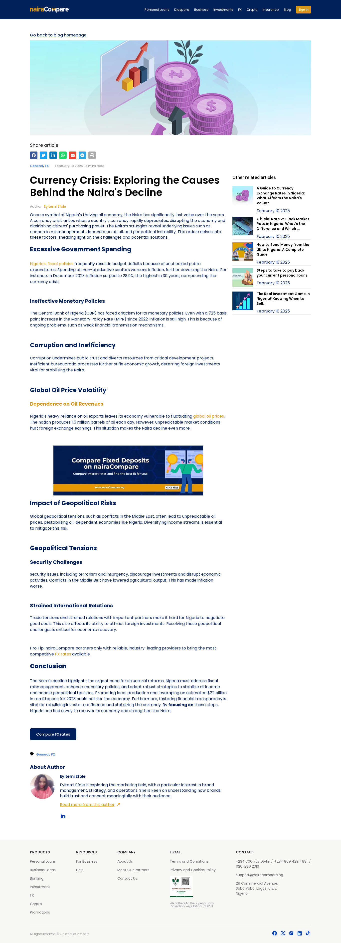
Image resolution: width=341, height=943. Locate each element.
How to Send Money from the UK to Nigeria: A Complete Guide (283, 249)
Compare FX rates (53, 734)
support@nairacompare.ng (259, 874)
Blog (287, 9)
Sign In (304, 9)
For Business (86, 861)
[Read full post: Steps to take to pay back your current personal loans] (242, 278)
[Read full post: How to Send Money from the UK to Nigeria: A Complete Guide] (242, 253)
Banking (36, 878)
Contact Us (127, 878)
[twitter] (43, 155)
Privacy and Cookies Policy (193, 869)
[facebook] (33, 155)
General (36, 165)
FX (240, 9)
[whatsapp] (63, 155)
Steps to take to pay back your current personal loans (282, 273)
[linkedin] (53, 155)
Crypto (252, 9)
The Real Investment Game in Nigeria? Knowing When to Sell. (283, 298)
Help (80, 869)
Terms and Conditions (189, 861)
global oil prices (208, 416)
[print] (92, 155)
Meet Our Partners (133, 869)
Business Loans (43, 869)
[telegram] (82, 155)
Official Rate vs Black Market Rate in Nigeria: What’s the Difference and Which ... (283, 223)
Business (201, 9)
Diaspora (181, 9)
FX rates (63, 654)
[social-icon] (274, 934)
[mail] (72, 155)
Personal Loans (157, 9)
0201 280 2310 (247, 866)
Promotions (40, 912)
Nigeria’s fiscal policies (51, 264)
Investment (40, 886)
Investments (223, 9)
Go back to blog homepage (58, 35)
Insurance (271, 9)
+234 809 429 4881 (291, 861)
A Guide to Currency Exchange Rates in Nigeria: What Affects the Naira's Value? (281, 195)
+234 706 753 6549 (253, 861)
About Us (125, 861)
